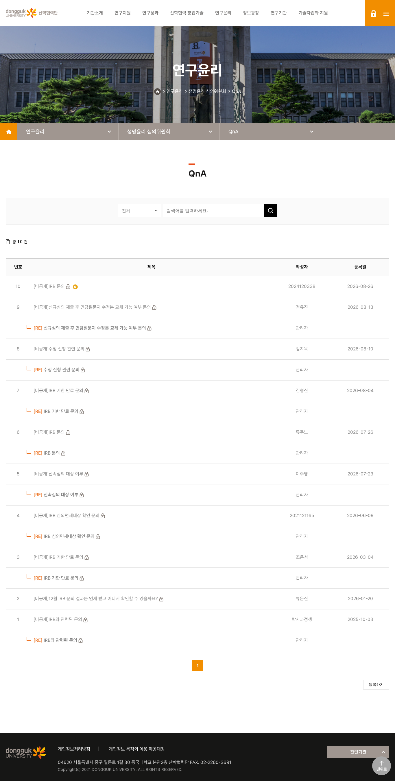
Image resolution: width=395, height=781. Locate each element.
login (373, 13)
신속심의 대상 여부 (56, 494)
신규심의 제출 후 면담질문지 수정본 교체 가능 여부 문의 (90, 328)
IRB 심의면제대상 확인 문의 (64, 536)
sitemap (386, 13)
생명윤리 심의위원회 (207, 91)
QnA (236, 91)
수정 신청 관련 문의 (57, 369)
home (8, 131)
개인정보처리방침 (74, 749)
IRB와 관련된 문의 (55, 640)
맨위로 (381, 769)
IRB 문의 (47, 453)
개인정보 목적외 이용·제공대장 (137, 749)
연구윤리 (175, 91)
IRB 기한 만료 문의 (56, 411)
